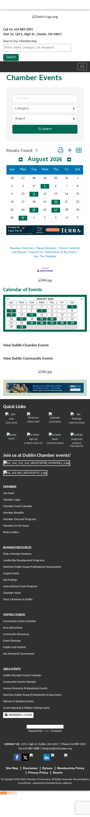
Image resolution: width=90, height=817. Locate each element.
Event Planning (12, 640)
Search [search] (47, 129)
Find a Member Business (17, 554)
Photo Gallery (11, 532)
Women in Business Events (18, 701)
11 (34, 194)
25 (33, 210)
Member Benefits (13, 512)
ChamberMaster (53, 783)
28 (61, 323)
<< (7, 299)
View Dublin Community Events (28, 359)
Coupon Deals (11, 573)
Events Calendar (69, 248)
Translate (56, 731)
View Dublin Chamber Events (26, 345)
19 (41, 319)
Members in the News (16, 525)
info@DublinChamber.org (57, 748)
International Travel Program (20, 586)
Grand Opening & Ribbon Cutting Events (26, 708)
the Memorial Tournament (18, 653)
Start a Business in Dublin (17, 599)
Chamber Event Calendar (17, 506)
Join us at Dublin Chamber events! (37, 455)
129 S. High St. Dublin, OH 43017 (40, 744)
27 (55, 210)
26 (41, 323)
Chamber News (12, 593)
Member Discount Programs (19, 519)
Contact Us (35, 252)
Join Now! (9, 493)
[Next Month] (69, 160)
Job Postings (10, 580)
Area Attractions (12, 627)
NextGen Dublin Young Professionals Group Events (32, 695)
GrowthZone (24, 783)
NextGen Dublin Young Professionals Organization (32, 567)
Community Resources (16, 634)
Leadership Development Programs (23, 560)
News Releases (47, 248)
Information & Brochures (61, 252)
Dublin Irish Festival (14, 647)
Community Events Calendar (19, 621)
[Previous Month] (20, 160)
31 (23, 218)
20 (56, 202)
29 (72, 323)
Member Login (11, 499)
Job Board (19, 252)
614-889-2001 (77, 744)
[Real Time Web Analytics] (8, 793)
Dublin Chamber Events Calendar (22, 675)
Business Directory (22, 248)
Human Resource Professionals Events (25, 688)
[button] (61, 151)
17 (21, 319)
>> (82, 299)
